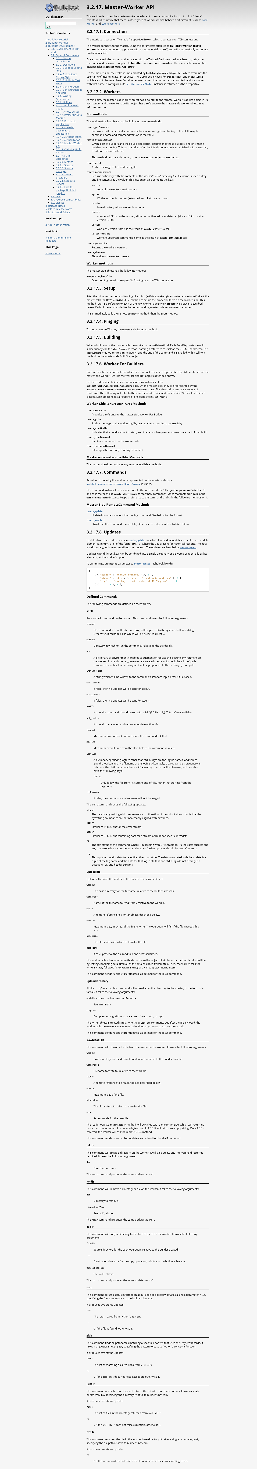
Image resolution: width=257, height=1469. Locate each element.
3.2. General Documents (65, 55)
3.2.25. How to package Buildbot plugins (66, 190)
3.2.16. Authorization (68, 140)
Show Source (52, 253)
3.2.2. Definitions (66, 64)
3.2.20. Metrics (64, 162)
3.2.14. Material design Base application (65, 130)
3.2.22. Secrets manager (64, 170)
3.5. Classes (57, 202)
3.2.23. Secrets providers (64, 176)
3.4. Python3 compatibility (66, 199)
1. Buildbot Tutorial (56, 39)
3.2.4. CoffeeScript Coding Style (66, 76)
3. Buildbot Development (59, 45)
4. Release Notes (55, 205)
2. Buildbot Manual (56, 42)
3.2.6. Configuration (67, 86)
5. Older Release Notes (58, 209)
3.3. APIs (55, 196)
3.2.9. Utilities (64, 102)
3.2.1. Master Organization (63, 60)
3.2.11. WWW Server (67, 111)
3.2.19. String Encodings (63, 157)
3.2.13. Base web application (66, 123)
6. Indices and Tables (57, 212)
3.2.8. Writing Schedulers (64, 97)
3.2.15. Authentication (69, 136)
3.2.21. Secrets (64, 165)
